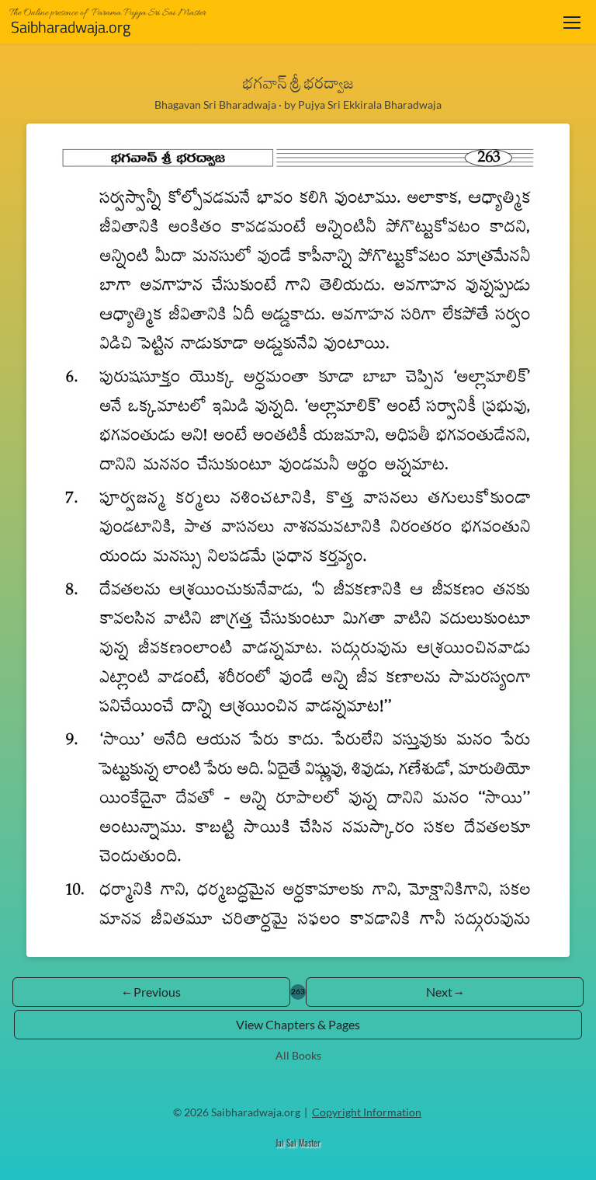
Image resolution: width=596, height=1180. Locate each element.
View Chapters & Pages (298, 1024)
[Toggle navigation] (572, 22)
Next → (444, 991)
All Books (298, 1055)
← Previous (152, 991)
